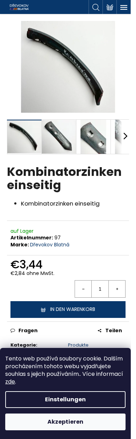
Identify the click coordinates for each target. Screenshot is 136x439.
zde (10, 382)
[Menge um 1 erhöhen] (116, 289)
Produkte (78, 345)
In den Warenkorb (72, 309)
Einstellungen (65, 399)
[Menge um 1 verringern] (83, 289)
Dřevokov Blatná (49, 244)
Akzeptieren (65, 422)
